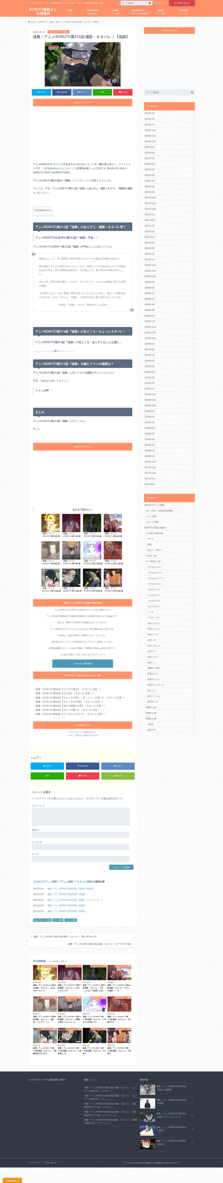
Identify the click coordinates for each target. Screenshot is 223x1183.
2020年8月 (150, 287)
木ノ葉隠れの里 (153, 561)
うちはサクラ (153, 589)
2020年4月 (150, 304)
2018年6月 (150, 428)
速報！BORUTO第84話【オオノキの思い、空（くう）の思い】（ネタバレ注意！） (80, 697)
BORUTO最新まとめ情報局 (43, 11)
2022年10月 (150, 141)
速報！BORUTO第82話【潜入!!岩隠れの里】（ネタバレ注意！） (70, 705)
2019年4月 (150, 372)
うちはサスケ (153, 595)
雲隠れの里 (151, 713)
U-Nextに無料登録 (83, 663)
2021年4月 (150, 242)
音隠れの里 (151, 718)
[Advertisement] (82, 135)
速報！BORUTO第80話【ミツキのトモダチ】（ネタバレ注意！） (71, 713)
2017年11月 (150, 467)
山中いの (151, 640)
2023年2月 (150, 119)
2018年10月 (150, 405)
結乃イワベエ (153, 696)
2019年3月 (150, 377)
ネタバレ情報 (84, 881)
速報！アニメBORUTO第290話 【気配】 (66, 905)
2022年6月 (150, 164)
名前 (36, 829)
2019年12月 (150, 327)
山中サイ (151, 651)
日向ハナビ (152, 656)
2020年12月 (150, 265)
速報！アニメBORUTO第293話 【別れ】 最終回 (70, 888)
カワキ (150, 538)
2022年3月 (150, 180)
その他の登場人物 (154, 533)
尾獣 (149, 544)
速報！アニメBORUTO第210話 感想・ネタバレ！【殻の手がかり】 (65, 936)
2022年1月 (150, 192)
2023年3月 (150, 113)
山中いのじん (153, 645)
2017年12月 (150, 461)
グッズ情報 (161, 11)
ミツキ (150, 612)
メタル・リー (153, 617)
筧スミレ (151, 690)
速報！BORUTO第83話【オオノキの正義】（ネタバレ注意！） (70, 701)
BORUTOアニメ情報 (45, 881)
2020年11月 (150, 270)
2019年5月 (150, 366)
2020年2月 (150, 315)
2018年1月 (150, 456)
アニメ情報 (115, 11)
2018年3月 (150, 445)
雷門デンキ (152, 701)
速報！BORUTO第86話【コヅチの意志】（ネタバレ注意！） (68, 689)
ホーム (69, 11)
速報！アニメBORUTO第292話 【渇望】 (66, 894)
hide (48, 210)
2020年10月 (150, 276)
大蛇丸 (150, 724)
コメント (38, 805)
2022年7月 (150, 158)
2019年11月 (150, 332)
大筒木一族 (151, 555)
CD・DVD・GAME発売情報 (138, 11)
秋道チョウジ (153, 679)
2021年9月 (150, 214)
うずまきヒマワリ (155, 578)
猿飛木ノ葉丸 (153, 668)
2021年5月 (150, 237)
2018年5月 (150, 433)
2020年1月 (150, 321)
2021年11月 (150, 203)
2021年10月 (150, 209)
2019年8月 (150, 349)
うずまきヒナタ (154, 572)
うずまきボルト (154, 583)
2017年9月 (150, 478)
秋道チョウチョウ (155, 685)
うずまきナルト (154, 567)
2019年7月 (150, 355)
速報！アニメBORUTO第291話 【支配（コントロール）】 (75, 900)
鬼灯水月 (151, 729)
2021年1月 (150, 259)
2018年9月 (150, 411)
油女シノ (151, 662)
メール (37, 842)
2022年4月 (150, 175)
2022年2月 (150, 186)
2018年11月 (150, 400)
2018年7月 (150, 422)
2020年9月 (150, 282)
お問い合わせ (183, 3)
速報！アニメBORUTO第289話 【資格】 (66, 911)
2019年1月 (150, 388)
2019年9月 (150, 344)
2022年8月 (150, 152)
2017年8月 (150, 484)
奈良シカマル (153, 628)
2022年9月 (150, 147)
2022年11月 (150, 135)
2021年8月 (150, 220)
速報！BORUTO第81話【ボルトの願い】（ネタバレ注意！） (68, 709)
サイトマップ (161, 3)
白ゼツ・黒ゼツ (154, 550)
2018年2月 (150, 450)
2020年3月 (150, 310)
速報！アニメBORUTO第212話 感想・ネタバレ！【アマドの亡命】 (100, 944)
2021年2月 (150, 254)
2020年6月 (150, 299)
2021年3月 (150, 248)
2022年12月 (150, 130)
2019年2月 (150, 383)
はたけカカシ (153, 606)
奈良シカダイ (153, 623)
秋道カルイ (152, 673)
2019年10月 (150, 338)
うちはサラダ (153, 600)
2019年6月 (150, 360)
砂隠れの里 (151, 707)
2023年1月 (150, 124)
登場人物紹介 (93, 11)
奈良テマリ (152, 634)
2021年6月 (150, 231)
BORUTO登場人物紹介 (156, 527)
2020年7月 (150, 293)
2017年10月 (150, 473)
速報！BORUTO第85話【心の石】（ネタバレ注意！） (65, 693)
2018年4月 (150, 439)
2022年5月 (150, 169)
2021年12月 (150, 197)
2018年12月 (150, 394)
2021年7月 (150, 225)
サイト (35, 854)
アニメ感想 (67, 881)
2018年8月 (150, 416)
